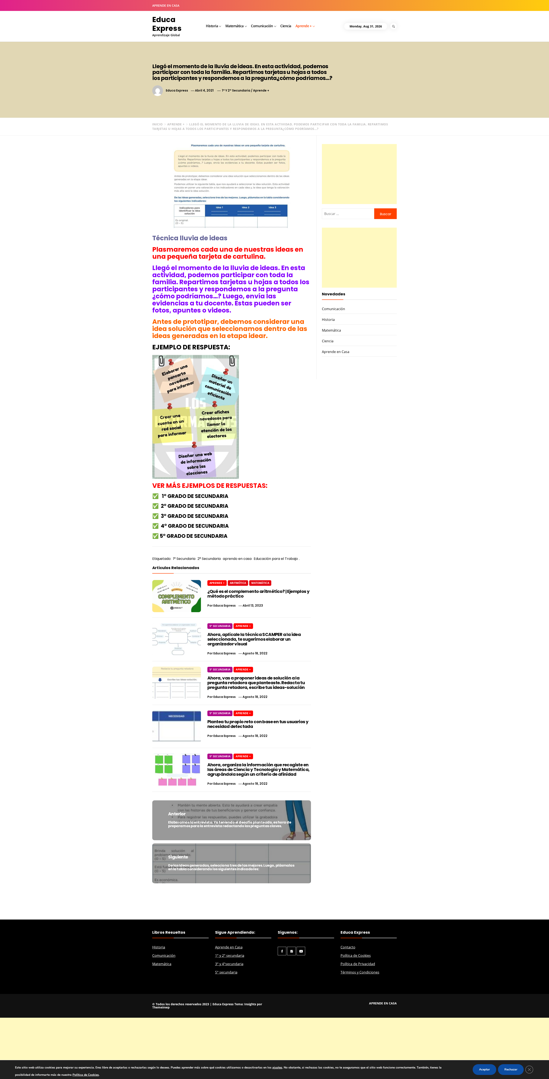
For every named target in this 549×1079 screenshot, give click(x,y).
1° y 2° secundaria (229, 1009)
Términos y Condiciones (360, 1025)
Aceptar (484, 1069)
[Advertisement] (359, 174)
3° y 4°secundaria (229, 1017)
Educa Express (167, 23)
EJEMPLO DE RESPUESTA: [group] (191, 347)
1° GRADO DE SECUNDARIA (195, 496)
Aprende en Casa (335, 405)
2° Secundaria (209, 558)
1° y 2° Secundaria (236, 90)
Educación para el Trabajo (276, 558)
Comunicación (262, 26)
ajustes (277, 1067)
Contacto (348, 1000)
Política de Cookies (356, 1009)
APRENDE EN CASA (165, 5)
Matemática (234, 26)
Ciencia (285, 26)
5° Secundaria (220, 679)
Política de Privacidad (358, 1017)
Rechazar (510, 1069)
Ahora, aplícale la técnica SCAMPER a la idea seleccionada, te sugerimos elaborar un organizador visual (254, 692)
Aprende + (304, 26)
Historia (212, 26)
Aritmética (238, 636)
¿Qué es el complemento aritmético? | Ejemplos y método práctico (258, 647)
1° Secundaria (184, 558)
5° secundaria (226, 1025)
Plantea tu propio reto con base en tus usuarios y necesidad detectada (258, 777)
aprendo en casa (237, 558)
